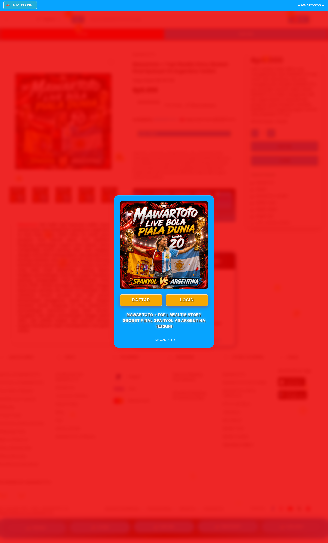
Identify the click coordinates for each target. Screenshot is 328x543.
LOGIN (187, 300)
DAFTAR (141, 300)
